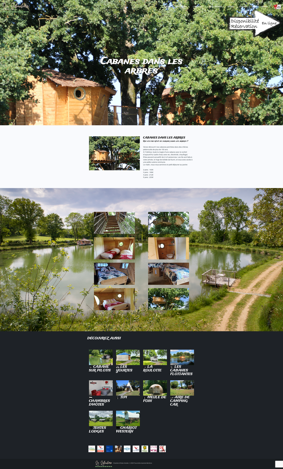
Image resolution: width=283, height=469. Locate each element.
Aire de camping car (180, 400)
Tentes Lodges (97, 429)
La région (243, 7)
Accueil (167, 7)
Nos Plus (198, 7)
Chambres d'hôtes (99, 402)
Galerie (231, 7)
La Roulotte (152, 368)
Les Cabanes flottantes (181, 370)
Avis (254, 7)
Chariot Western (126, 429)
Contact (264, 7)
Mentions (149, 463)
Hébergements (181, 7)
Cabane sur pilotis (100, 368)
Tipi (123, 396)
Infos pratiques (215, 7)
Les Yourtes (124, 368)
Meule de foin (154, 398)
